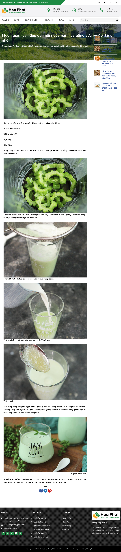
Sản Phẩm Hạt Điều (31, 20)
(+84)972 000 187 (11, 528)
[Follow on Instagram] (98, 2)
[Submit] (117, 20)
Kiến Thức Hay (49, 20)
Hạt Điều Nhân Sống (41, 529)
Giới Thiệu (17, 20)
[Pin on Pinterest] (50, 491)
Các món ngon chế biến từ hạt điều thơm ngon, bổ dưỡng (109, 74)
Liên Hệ (71, 20)
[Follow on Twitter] (104, 2)
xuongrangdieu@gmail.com (14, 524)
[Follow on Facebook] (93, 2)
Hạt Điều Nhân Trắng (41, 533)
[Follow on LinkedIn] (16, 533)
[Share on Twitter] (45, 491)
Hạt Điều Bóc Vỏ (39, 518)
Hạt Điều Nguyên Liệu (41, 526)
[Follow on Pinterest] (116, 2)
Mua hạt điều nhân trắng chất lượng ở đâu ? (108, 49)
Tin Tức (61, 20)
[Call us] (110, 2)
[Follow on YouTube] (20, 533)
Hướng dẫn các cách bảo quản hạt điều (108, 39)
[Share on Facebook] (41, 491)
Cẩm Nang (67, 526)
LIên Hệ (66, 529)
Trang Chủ (5, 20)
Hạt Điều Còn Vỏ (39, 522)
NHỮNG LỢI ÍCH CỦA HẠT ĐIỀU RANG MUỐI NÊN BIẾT (109, 87)
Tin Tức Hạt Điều (20, 46)
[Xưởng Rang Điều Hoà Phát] (13, 10)
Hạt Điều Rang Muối (40, 537)
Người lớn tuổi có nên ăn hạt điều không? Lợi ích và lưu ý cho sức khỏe (109, 61)
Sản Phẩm (67, 522)
